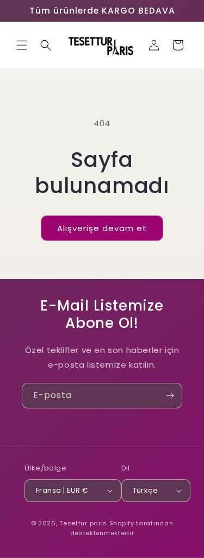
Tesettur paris (83, 523)
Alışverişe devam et (102, 228)
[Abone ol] (170, 395)
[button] (22, 45)
